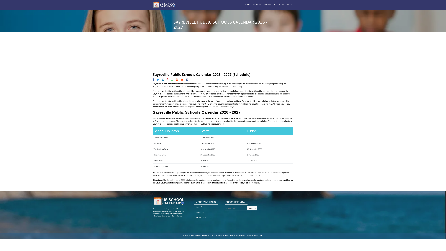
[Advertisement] (223, 55)
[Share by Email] (182, 79)
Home (247, 5)
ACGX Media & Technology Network (226, 235)
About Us (257, 5)
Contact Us (269, 5)
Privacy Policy (285, 5)
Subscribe (252, 208)
